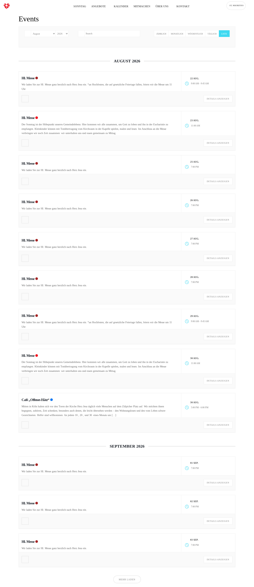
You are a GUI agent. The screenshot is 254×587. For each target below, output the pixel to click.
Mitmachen (142, 6)
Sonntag (79, 6)
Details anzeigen (218, 99)
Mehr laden (127, 579)
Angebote (99, 6)
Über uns (162, 6)
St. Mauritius (236, 5)
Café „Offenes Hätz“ (35, 400)
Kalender (121, 6)
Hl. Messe (28, 78)
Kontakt (182, 6)
